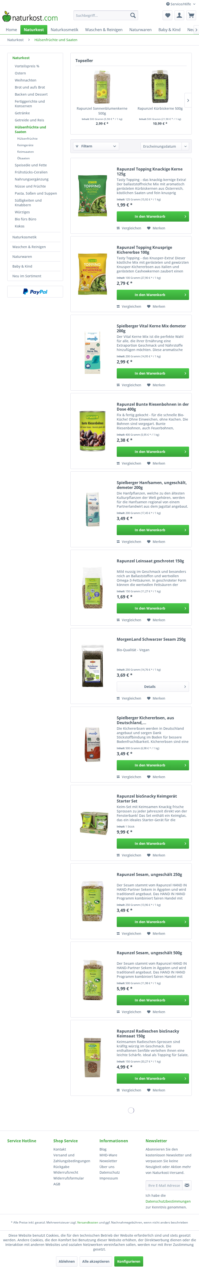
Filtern (86, 146)
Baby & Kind (22, 266)
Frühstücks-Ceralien (31, 172)
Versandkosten (87, 1222)
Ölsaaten (23, 158)
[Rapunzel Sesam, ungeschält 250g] (92, 901)
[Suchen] (133, 15)
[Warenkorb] (191, 15)
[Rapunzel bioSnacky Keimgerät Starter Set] (92, 823)
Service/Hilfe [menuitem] (181, 4)
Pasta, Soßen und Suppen (36, 193)
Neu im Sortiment (26, 276)
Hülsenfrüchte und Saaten (30, 129)
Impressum (109, 1178)
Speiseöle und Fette (31, 165)
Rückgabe (61, 1166)
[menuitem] (106, 15)
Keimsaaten (25, 152)
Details (150, 686)
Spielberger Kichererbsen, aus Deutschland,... (145, 720)
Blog (103, 1149)
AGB (56, 1184)
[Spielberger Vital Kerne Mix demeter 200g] (92, 352)
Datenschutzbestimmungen (168, 1201)
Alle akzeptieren (95, 1261)
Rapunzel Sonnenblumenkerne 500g (102, 111)
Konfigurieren (128, 1261)
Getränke (22, 113)
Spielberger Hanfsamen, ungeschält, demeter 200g (152, 485)
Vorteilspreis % (27, 66)
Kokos (20, 226)
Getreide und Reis (29, 120)
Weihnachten (25, 80)
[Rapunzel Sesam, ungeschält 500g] (92, 979)
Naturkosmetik (24, 237)
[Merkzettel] (167, 15)
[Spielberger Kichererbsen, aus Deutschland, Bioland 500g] (92, 744)
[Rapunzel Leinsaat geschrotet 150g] (92, 587)
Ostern (20, 73)
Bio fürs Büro (25, 219)
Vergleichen (131, 228)
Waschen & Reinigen (29, 246)
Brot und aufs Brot (30, 87)
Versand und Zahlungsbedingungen (71, 1158)
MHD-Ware (108, 1155)
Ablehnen (67, 1261)
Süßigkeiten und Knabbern (28, 202)
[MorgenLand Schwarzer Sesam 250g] (92, 666)
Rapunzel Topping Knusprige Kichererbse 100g (144, 250)
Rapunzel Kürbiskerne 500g (160, 108)
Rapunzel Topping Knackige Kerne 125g (149, 171)
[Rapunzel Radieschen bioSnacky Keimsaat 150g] (92, 1058)
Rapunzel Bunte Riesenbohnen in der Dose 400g (153, 407)
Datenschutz (110, 1172)
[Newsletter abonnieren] (186, 1185)
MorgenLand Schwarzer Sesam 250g (151, 639)
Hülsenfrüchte (27, 138)
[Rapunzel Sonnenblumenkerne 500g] (102, 87)
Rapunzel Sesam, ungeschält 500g (149, 952)
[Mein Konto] (179, 15)
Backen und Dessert (31, 94)
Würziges (22, 212)
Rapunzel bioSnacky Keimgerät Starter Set (147, 798)
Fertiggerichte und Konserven (30, 103)
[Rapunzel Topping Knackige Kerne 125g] (92, 196)
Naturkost (21, 57)
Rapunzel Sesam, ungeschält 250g (149, 874)
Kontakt (59, 1149)
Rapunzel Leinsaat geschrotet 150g (150, 561)
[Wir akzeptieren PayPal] (35, 291)
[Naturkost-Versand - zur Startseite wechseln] (30, 16)
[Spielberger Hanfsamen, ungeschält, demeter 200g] (92, 509)
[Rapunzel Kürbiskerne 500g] (160, 87)
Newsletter (108, 1161)
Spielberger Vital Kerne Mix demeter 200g (151, 328)
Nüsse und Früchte (30, 186)
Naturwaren (22, 256)
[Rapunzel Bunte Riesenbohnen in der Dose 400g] (92, 431)
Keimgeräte (25, 145)
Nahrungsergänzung (32, 179)
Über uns (107, 1166)
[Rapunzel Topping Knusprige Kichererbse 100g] (92, 274)
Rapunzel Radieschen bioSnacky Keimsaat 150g (148, 1033)
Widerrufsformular (68, 1178)
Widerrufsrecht (65, 1172)
